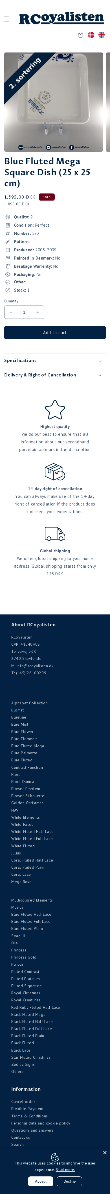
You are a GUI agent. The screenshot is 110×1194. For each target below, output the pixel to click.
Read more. (65, 1169)
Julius (16, 853)
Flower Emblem (25, 788)
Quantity (11, 301)
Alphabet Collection (29, 703)
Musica (17, 907)
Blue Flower (22, 731)
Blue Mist (19, 724)
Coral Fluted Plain (28, 867)
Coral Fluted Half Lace (32, 860)
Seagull (18, 935)
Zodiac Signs (23, 1064)
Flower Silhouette (27, 795)
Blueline (19, 717)
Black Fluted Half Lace (32, 1021)
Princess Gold (24, 957)
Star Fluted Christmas (31, 1057)
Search (17, 1144)
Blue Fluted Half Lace (31, 914)
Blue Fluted (22, 760)
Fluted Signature (26, 985)
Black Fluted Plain (27, 1035)
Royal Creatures (26, 1000)
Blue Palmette (24, 752)
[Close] (105, 1152)
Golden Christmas (27, 802)
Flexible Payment (27, 1108)
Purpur (17, 964)
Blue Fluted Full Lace (31, 921)
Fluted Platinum (25, 978)
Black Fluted (22, 1042)
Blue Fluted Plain (27, 928)
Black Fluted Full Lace (31, 1028)
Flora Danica (22, 781)
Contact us (20, 1137)
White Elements (25, 817)
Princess (19, 950)
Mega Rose (21, 881)
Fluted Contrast (25, 971)
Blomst (17, 710)
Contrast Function (27, 767)
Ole (14, 942)
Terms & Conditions (29, 1116)
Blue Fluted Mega (27, 745)
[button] (6, 19)
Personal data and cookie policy (41, 1123)
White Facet (22, 824)
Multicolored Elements (32, 900)
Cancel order (23, 1101)
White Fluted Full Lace (32, 838)
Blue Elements (24, 738)
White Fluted (23, 845)
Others (17, 1071)
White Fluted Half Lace (32, 831)
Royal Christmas (25, 992)
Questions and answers (32, 1130)
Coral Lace (21, 874)
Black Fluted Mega (28, 1014)
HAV (15, 810)
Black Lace (21, 1050)
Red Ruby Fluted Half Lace (35, 1007)
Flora (16, 774)
